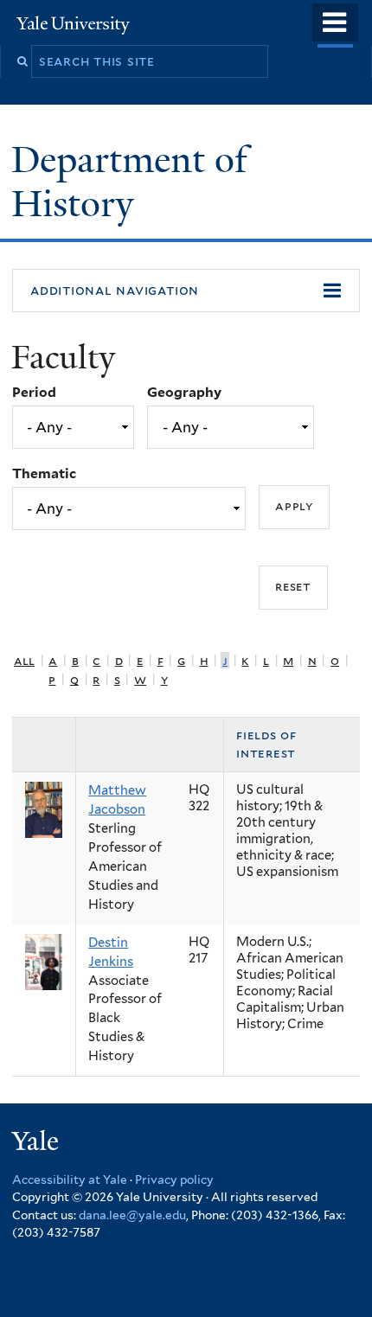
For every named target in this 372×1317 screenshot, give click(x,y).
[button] (186, 290)
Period (34, 392)
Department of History (129, 181)
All (24, 660)
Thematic (44, 473)
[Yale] (37, 1143)
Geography (184, 392)
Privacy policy (174, 1179)
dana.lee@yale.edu (132, 1215)
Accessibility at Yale (69, 1179)
